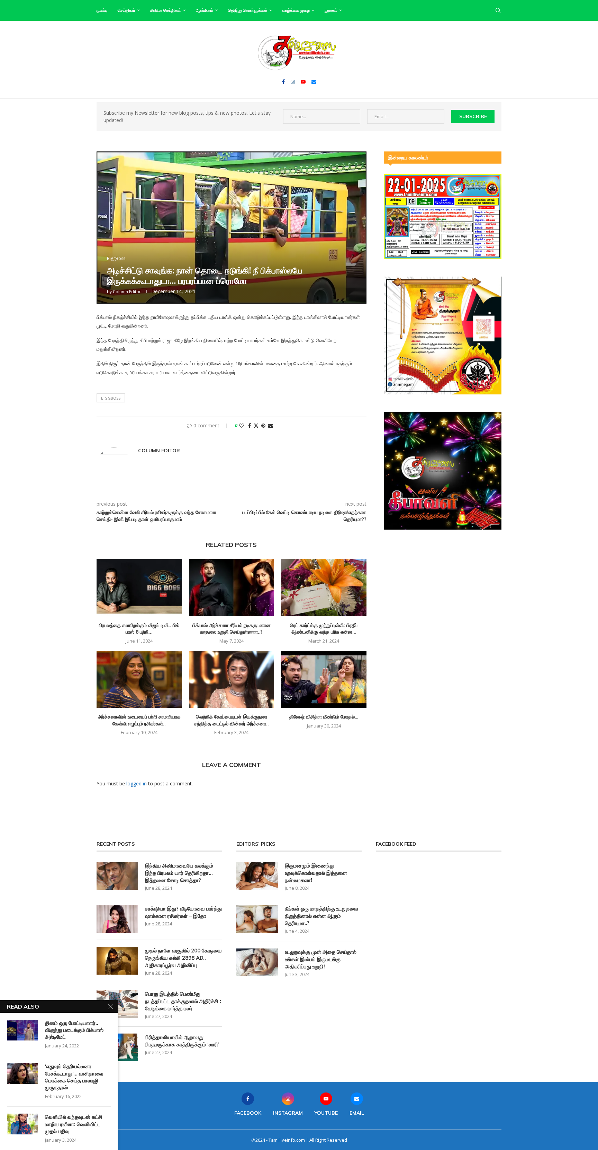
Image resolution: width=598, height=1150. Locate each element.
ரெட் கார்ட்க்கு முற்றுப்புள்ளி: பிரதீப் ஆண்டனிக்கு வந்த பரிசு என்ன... (323, 628)
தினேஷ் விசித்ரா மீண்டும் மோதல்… (323, 717)
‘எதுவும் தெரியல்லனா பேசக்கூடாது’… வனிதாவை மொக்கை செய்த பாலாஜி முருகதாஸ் (74, 1077)
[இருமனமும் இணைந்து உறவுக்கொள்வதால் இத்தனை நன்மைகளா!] (257, 876)
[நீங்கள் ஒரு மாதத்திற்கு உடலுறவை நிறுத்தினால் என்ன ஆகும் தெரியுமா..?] (257, 919)
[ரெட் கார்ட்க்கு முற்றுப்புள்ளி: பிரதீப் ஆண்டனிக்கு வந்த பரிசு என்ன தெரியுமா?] (323, 587)
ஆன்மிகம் (204, 10)
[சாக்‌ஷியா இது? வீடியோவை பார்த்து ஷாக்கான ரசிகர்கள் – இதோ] (117, 919)
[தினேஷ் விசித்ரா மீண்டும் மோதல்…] (323, 679)
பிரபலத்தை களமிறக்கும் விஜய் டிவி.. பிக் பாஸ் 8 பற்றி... (139, 628)
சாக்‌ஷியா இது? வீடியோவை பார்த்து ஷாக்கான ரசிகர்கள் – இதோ (183, 912)
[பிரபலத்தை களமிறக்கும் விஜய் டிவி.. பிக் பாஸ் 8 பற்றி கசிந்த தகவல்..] (139, 587)
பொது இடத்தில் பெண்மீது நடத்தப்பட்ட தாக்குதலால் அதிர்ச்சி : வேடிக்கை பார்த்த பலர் (183, 1001)
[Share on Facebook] (249, 425)
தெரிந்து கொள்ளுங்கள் (248, 10)
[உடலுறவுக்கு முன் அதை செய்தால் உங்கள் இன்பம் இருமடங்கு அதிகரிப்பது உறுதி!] (257, 962)
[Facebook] (283, 81)
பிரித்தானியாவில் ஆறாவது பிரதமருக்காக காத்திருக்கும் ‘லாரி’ (182, 1041)
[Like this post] (241, 425)
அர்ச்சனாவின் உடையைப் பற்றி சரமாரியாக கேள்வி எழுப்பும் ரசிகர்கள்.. (139, 720)
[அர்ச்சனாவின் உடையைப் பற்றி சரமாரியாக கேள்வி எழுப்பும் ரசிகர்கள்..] (139, 679)
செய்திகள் (126, 10)
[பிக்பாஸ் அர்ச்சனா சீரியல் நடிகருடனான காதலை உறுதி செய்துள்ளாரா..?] (231, 587)
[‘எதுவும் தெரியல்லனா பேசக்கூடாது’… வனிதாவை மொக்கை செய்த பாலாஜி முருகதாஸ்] (22, 1073)
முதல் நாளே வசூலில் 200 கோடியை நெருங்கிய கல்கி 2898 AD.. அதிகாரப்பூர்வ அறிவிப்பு (183, 957)
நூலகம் (331, 10)
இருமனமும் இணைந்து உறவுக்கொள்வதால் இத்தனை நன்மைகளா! (316, 872)
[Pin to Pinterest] (263, 425)
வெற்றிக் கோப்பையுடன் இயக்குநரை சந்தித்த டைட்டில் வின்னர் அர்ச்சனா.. (231, 720)
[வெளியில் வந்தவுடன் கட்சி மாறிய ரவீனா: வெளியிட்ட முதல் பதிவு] (22, 1124)
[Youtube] (303, 81)
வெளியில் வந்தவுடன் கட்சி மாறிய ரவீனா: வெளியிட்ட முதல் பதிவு (73, 1124)
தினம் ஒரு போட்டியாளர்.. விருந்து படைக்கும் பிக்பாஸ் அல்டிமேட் (74, 1030)
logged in (136, 783)
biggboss (110, 398)
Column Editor (127, 292)
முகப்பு (102, 10)
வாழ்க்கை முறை (296, 10)
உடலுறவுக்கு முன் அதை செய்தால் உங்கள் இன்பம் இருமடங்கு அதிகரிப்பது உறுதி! (320, 959)
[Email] (313, 81)
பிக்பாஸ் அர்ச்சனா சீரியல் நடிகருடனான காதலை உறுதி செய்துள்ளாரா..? (231, 628)
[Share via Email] (270, 425)
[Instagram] (293, 81)
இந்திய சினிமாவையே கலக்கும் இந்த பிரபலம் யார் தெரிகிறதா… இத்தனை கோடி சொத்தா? (179, 872)
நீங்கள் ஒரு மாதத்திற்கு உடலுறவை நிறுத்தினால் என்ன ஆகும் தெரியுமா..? (321, 915)
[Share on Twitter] (256, 425)
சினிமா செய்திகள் (165, 10)
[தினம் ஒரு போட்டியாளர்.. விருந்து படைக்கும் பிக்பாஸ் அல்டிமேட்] (22, 1030)
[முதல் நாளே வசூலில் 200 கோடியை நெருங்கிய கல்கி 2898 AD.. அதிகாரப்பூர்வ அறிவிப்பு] (117, 961)
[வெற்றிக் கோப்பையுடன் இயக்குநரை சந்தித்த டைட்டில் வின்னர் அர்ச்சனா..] (231, 679)
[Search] (498, 10)
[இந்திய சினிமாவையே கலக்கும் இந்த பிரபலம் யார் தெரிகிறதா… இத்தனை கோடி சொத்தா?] (117, 876)
